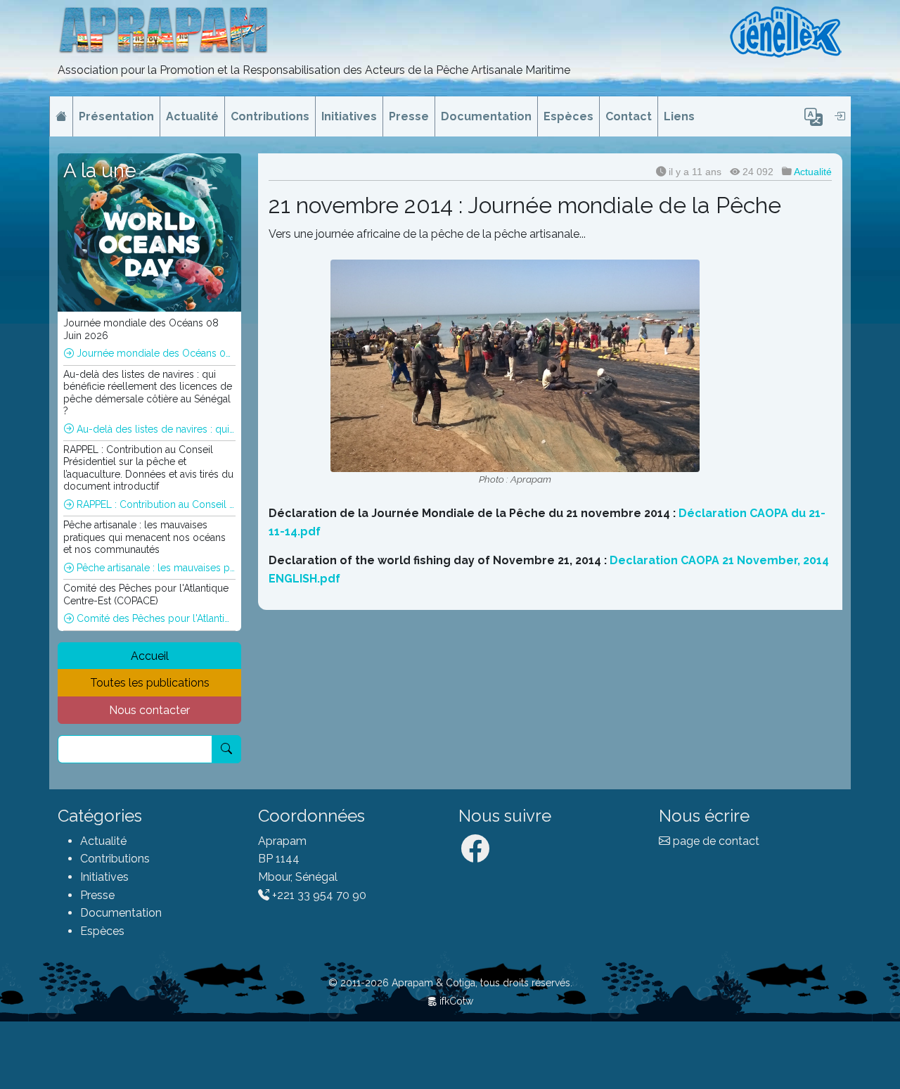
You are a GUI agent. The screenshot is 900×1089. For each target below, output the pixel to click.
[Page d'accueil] (61, 116)
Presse (409, 116)
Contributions (270, 116)
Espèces (568, 116)
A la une (99, 170)
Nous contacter (149, 710)
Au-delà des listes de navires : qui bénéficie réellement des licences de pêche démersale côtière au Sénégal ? (155, 429)
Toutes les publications (150, 682)
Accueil (150, 656)
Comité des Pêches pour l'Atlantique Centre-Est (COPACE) (155, 618)
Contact (628, 116)
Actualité (192, 116)
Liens (679, 116)
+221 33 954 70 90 (317, 895)
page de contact (714, 841)
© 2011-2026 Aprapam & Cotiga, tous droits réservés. (450, 982)
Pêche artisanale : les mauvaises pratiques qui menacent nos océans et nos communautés (155, 567)
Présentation (116, 116)
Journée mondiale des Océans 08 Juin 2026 (155, 353)
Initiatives (349, 116)
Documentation (486, 116)
